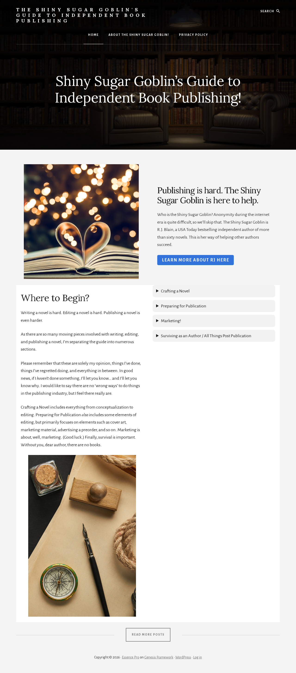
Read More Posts (148, 634)
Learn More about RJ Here (195, 260)
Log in (197, 657)
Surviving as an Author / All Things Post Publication (206, 335)
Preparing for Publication (183, 306)
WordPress (183, 657)
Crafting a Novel (175, 291)
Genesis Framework (158, 657)
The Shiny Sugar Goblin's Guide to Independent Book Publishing (81, 15)
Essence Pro (130, 657)
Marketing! (171, 320)
